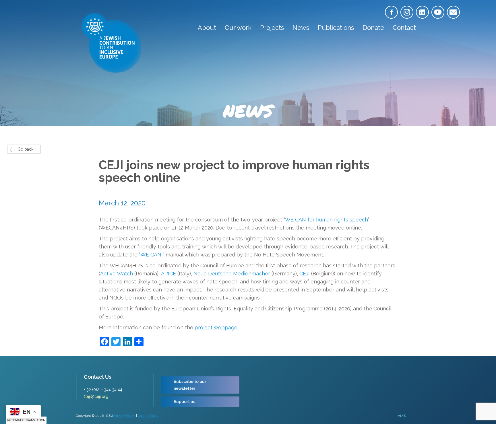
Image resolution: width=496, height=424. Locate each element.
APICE (169, 274)
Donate (373, 27)
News (300, 27)
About (207, 27)
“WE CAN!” (151, 255)
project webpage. (216, 327)
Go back (25, 149)
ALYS (402, 416)
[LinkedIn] (422, 12)
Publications (336, 27)
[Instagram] (406, 12)
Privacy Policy (124, 416)
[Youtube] (437, 12)
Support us (184, 401)
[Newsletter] (453, 12)
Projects (272, 27)
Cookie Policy (148, 416)
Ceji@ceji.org (96, 396)
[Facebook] (391, 12)
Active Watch (117, 274)
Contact (404, 27)
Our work (238, 27)
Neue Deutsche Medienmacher (231, 274)
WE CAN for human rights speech (326, 220)
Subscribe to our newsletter (190, 385)
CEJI (305, 274)
